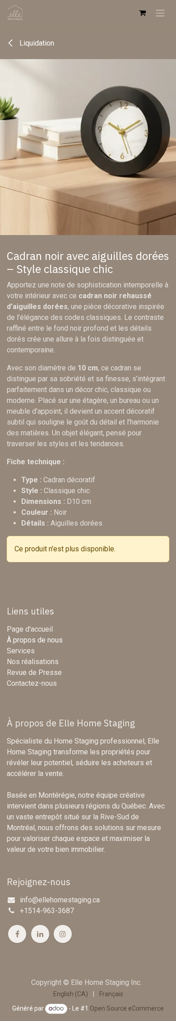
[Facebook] (17, 934)
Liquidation (36, 43)
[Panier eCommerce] (142, 13)
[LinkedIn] (40, 934)
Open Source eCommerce (127, 1008)
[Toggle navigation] (160, 13)
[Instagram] (63, 934)
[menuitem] (70, 994)
